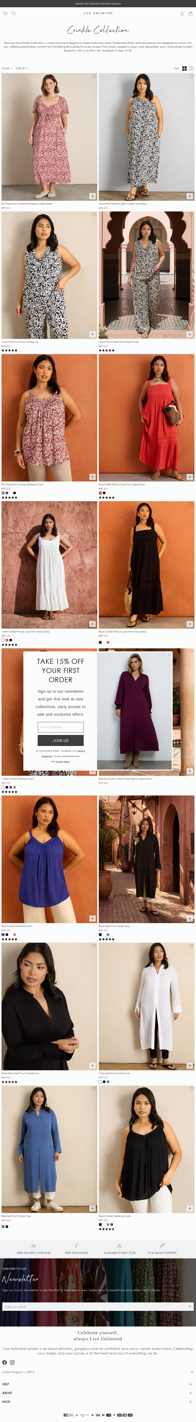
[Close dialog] (169, 655)
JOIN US (61, 740)
